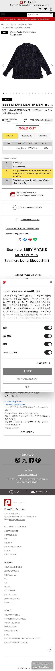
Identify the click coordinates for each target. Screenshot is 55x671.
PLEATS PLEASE (10, 595)
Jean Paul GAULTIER (12, 599)
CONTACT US (41, 492)
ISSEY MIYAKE (9, 591)
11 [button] (35, 93)
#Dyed (33, 32)
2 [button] (6, 93)
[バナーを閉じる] (51, 282)
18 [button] (29, 95)
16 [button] (51, 93)
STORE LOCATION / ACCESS (15, 619)
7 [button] (22, 93)
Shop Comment (13, 396)
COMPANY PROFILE (12, 615)
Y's (5, 579)
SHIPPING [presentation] (43, 136)
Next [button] (51, 65)
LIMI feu (7, 587)
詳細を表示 (42, 363)
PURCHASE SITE (10, 631)
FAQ (5, 539)
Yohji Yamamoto (10, 575)
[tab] (10, 136)
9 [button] (29, 93)
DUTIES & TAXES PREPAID (31, 19)
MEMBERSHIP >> (46, 19)
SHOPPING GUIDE (11, 531)
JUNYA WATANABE (11, 571)
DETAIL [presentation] (10, 136)
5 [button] (16, 93)
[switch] (48, 336)
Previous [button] (3, 65)
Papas (6, 603)
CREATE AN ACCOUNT (13, 547)
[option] (27, 63)
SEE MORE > (27, 432)
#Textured (26, 32)
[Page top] (49, 649)
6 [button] (19, 93)
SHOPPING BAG (10, 555)
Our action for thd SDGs (30, 220)
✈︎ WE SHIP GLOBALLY (27, 475)
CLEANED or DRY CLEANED (30, 208)
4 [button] (13, 93)
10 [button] (32, 93)
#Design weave (16, 35)
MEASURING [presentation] (26, 136)
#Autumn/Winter (16, 32)
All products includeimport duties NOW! (41, 665)
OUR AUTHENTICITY (12, 623)
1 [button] (3, 93)
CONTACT (8, 543)
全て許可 (27, 371)
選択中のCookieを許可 (27, 379)
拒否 (27, 387)
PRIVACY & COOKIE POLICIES (15, 643)
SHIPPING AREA (10, 535)
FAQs (16, 492)
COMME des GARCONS (13, 567)
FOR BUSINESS (10, 627)
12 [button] (38, 93)
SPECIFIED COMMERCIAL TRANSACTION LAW (22, 639)
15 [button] (48, 93)
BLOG (6, 635)
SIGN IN (7, 551)
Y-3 (5, 583)
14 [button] (45, 93)
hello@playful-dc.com (17, 520)
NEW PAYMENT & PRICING (12, 19)
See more (22, 229)
